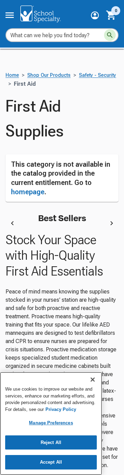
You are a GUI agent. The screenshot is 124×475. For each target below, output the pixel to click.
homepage (27, 192)
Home (12, 75)
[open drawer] (9, 15)
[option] (62, 225)
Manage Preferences (51, 422)
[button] (95, 15)
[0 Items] (111, 15)
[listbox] (62, 225)
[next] (111, 224)
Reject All (51, 442)
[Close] (92, 379)
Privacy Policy (60, 409)
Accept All (51, 462)
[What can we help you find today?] (110, 35)
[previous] (12, 224)
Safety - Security (97, 75)
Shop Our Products (49, 75)
